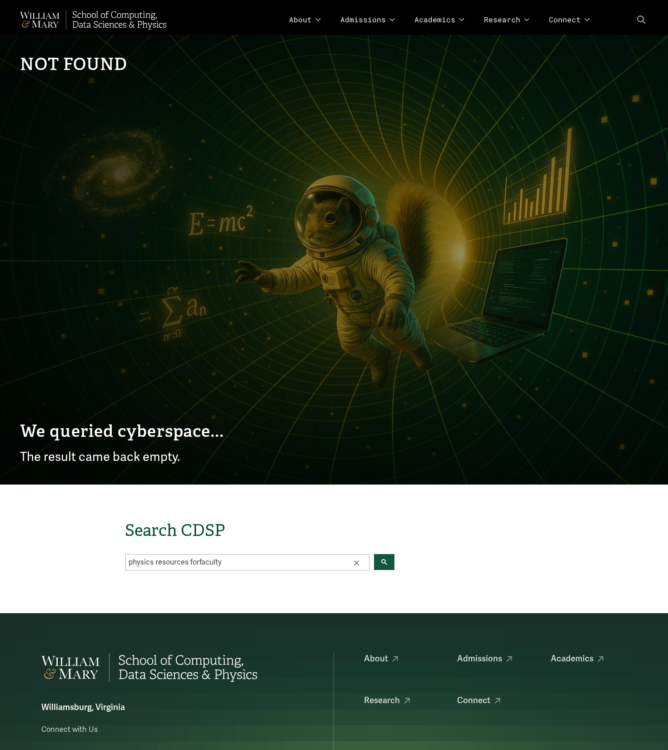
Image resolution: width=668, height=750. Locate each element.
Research (502, 19)
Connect (565, 19)
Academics (434, 19)
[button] (356, 562)
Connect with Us (69, 729)
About (300, 19)
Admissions (363, 19)
